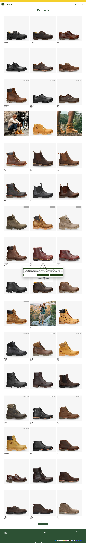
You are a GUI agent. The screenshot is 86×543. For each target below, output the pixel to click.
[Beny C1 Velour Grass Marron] (43, 155)
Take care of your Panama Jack (9, 534)
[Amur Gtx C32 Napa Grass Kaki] (16, 218)
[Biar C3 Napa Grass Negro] (43, 187)
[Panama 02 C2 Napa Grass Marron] (43, 28)
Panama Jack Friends (7, 535)
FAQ (44, 533)
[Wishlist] (78, 4)
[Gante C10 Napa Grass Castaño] (43, 60)
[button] (2, 541)
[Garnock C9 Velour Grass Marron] (69, 376)
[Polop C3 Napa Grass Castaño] (16, 187)
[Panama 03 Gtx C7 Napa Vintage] (16, 439)
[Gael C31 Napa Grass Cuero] (69, 439)
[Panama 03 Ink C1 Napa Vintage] (69, 313)
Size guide (6, 533)
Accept (56, 275)
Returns (5, 532)
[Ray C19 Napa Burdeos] (43, 250)
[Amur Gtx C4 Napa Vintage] (69, 345)
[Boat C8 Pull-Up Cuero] (16, 471)
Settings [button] (55, 542)
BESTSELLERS (35, 4)
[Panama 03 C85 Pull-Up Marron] (43, 471)
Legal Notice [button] (31, 542)
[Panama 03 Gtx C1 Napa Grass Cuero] (16, 92)
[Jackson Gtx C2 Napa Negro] (43, 92)
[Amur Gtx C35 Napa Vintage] (43, 218)
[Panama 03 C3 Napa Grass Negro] (16, 376)
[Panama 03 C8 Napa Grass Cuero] (16, 250)
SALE (47, 4)
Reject (43, 275)
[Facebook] (41, 279)
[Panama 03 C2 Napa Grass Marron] (43, 376)
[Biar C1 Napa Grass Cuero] (69, 187)
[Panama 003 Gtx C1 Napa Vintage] (16, 313)
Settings (29, 275)
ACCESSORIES (41, 4)
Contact (45, 531)
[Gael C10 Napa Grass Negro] (43, 439)
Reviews (45, 534)
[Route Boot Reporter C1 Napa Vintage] (69, 123)
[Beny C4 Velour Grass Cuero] (69, 155)
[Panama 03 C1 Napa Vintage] (16, 123)
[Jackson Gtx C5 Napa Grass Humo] (69, 92)
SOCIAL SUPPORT (57, 4)
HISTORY (50, 4)
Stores (45, 532)
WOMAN (26, 4)
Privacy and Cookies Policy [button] (37, 542)
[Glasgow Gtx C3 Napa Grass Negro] (43, 408)
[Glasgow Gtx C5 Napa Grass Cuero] (69, 408)
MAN (30, 4)
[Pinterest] (44, 279)
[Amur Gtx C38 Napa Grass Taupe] (69, 218)
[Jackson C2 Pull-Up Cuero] (69, 28)
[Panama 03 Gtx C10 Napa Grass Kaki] (16, 408)
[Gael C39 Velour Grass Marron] (43, 503)
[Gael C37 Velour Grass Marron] (69, 471)
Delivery (5, 531)
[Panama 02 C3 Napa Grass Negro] (16, 28)
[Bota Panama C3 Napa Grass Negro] (16, 281)
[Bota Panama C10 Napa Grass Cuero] (69, 281)
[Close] (52, 263)
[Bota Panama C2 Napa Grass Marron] (43, 281)
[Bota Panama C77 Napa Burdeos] (69, 250)
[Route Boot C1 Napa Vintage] (43, 313)
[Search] (82, 4)
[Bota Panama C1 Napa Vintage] (43, 123)
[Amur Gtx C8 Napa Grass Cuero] (43, 345)
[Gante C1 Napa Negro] (16, 60)
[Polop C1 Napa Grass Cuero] (16, 155)
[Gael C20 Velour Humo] (69, 503)
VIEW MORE (43, 524)
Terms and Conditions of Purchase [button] (47, 542)
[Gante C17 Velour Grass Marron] (16, 503)
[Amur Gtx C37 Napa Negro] (16, 345)
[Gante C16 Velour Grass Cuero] (69, 60)
